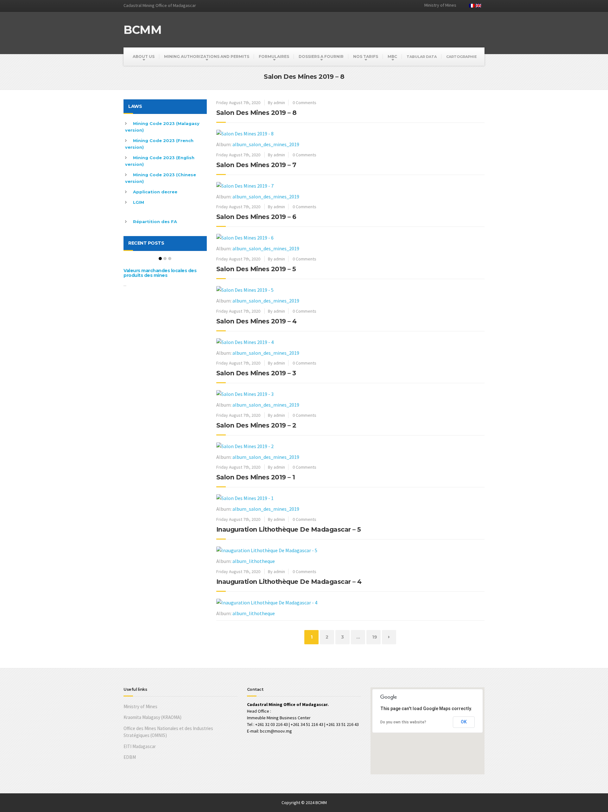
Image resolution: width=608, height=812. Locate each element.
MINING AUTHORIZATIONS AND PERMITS (206, 56)
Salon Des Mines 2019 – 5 (256, 269)
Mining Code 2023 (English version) (159, 161)
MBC (392, 56)
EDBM (130, 757)
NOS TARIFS (365, 56)
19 (376, 637)
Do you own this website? (403, 722)
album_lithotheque (253, 561)
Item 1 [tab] (160, 258)
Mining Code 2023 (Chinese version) (160, 178)
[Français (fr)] (472, 5)
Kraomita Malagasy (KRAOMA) (152, 717)
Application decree (155, 191)
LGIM (138, 202)
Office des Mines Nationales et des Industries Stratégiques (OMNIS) (168, 732)
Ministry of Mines (140, 706)
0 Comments (304, 102)
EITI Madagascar (140, 746)
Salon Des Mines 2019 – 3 (256, 373)
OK (464, 721)
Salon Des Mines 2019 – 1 (255, 477)
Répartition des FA (155, 221)
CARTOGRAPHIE (461, 56)
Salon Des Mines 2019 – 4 (256, 321)
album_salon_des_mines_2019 (265, 144)
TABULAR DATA (422, 56)
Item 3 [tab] (169, 258)
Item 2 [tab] (165, 258)
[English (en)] (478, 5)
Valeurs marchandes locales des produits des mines (160, 273)
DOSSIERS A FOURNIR (321, 56)
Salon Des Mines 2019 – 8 (256, 112)
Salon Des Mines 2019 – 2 (256, 425)
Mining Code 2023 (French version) (159, 144)
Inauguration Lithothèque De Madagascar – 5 (288, 529)
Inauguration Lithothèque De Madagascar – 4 (289, 581)
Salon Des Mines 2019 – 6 (256, 217)
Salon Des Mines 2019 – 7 (256, 165)
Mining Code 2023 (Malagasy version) (162, 127)
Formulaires (274, 56)
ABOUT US (144, 56)
